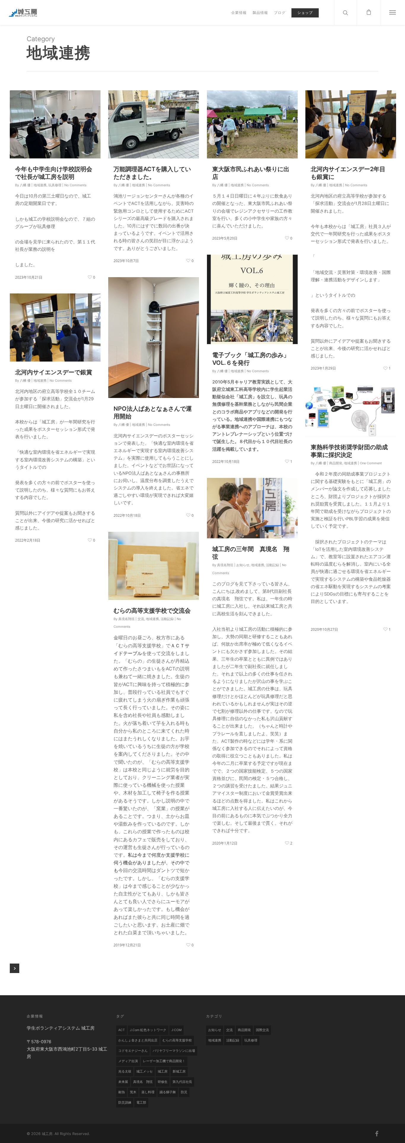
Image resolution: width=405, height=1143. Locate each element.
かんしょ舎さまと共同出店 (137, 1040)
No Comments (75, 185)
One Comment (371, 463)
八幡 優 (25, 185)
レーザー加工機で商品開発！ (164, 1061)
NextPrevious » (14, 968)
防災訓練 (124, 1103)
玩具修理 (54, 185)
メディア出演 (128, 1061)
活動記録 (272, 565)
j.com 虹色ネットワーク (148, 1030)
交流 (141, 619)
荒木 (133, 1092)
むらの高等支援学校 (177, 1040)
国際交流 (262, 1030)
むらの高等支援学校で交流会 (152, 610)
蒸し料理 (147, 1092)
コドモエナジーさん (133, 1051)
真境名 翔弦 (143, 1082)
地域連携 (40, 185)
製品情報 (260, 12)
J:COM (176, 1030)
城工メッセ (144, 1071)
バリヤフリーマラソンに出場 (174, 1051)
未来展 (123, 1082)
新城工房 (179, 1071)
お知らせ (242, 565)
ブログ (280, 12)
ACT (121, 1030)
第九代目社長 (182, 1082)
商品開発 (335, 463)
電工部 (141, 1103)
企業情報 (239, 12)
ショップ (305, 12)
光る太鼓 (124, 1071)
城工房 (163, 1071)
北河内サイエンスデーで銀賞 (53, 372)
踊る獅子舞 (168, 1092)
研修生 (163, 1082)
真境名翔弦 (225, 565)
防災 (184, 1092)
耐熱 (121, 1092)
